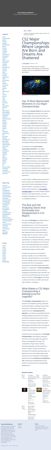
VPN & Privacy (5, 173)
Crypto (3, 163)
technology (4, 52)
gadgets (3, 78)
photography (4, 57)
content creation (5, 146)
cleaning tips (4, 65)
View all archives (5, 261)
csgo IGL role (4, 185)
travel (3, 130)
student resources (5, 133)
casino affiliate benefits (6, 212)
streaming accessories (6, 118)
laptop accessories (5, 110)
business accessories (6, 144)
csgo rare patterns (5, 209)
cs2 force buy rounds (6, 187)
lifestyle (3, 72)
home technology (5, 150)
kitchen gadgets (5, 141)
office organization (5, 113)
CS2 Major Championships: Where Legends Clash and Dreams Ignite (47, 378)
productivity (4, 75)
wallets (3, 155)
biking (3, 104)
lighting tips (4, 122)
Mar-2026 (4, 256)
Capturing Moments (25, 13)
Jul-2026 (3, 255)
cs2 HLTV (4, 230)
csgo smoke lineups (6, 191)
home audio (4, 83)
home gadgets (5, 136)
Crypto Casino (5, 62)
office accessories (5, 142)
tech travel (4, 96)
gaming (3, 99)
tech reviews (4, 73)
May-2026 (4, 252)
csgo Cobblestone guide (6, 193)
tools (3, 93)
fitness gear (4, 88)
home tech (4, 162)
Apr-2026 (4, 258)
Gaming (29, 30)
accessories (4, 70)
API (3, 165)
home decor (4, 68)
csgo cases (4, 188)
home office (4, 49)
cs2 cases (4, 222)
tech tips (4, 81)
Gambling (4, 40)
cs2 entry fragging (5, 207)
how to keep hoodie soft (6, 196)
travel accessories (5, 80)
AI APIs (3, 97)
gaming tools (4, 211)
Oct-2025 (4, 245)
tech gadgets (4, 51)
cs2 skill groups (5, 225)
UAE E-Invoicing (5, 168)
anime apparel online (6, 195)
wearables (4, 126)
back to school (5, 102)
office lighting (4, 158)
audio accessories (5, 91)
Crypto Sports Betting (6, 166)
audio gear (4, 94)
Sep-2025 (4, 253)
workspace (4, 128)
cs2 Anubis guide (5, 204)
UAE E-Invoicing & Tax (6, 171)
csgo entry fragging (6, 228)
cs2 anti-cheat (5, 227)
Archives (20, 427)
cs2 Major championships (7, 220)
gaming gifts (4, 43)
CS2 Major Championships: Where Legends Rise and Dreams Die (32, 378)
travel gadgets (5, 131)
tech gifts (4, 120)
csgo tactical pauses (6, 190)
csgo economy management (7, 219)
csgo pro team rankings (6, 224)
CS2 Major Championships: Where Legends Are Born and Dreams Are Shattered (47, 392)
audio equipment (5, 77)
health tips (4, 101)
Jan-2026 (4, 247)
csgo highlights (5, 232)
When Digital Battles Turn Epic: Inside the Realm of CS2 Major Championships (32, 410)
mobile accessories (5, 54)
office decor (4, 107)
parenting (4, 86)
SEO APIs (4, 46)
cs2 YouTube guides (6, 201)
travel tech (4, 157)
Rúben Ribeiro (5, 215)
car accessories (5, 85)
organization (4, 149)
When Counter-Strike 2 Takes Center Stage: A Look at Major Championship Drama (31, 393)
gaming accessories (6, 67)
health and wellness (6, 112)
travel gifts (4, 125)
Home (25, 30)
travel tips (4, 147)
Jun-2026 (4, 260)
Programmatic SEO (5, 44)
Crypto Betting (5, 170)
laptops (3, 59)
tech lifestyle (4, 154)
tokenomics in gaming (6, 217)
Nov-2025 (4, 248)
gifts (3, 109)
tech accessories (5, 56)
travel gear (4, 41)
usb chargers (4, 206)
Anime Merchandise (6, 38)
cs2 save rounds (5, 198)
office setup (4, 138)
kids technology (5, 115)
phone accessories (5, 60)
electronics (4, 48)
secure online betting (6, 203)
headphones (4, 152)
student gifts (4, 117)
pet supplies (4, 64)
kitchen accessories (6, 139)
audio (3, 134)
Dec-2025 (4, 250)
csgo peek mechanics (6, 214)
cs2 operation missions (6, 199)
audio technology (5, 105)
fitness (3, 89)
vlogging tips (4, 123)
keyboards (4, 160)
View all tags (4, 233)
